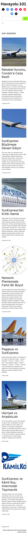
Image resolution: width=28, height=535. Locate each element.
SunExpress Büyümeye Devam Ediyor (11, 144)
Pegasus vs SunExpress (10, 351)
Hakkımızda (10, 530)
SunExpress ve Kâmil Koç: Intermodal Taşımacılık (12, 484)
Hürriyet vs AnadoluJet (10, 414)
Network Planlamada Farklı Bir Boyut (12, 281)
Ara (25, 18)
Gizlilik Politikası (21, 530)
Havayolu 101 (5, 526)
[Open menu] (2, 23)
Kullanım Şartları (21, 532)
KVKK (15, 530)
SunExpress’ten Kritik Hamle (13, 212)
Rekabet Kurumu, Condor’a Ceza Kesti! (14, 73)
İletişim (5, 530)
